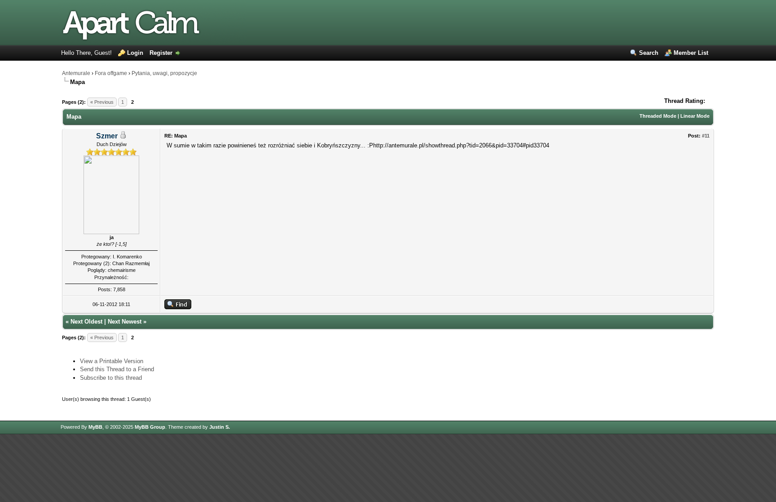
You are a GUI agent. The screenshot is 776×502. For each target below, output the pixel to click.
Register (161, 52)
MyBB (95, 427)
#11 (706, 135)
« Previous (102, 102)
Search (648, 52)
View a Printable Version (111, 361)
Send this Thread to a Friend (117, 369)
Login (135, 52)
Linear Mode (695, 116)
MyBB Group (150, 427)
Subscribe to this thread (111, 377)
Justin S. (219, 427)
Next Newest (124, 321)
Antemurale (76, 73)
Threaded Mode (657, 116)
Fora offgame (111, 73)
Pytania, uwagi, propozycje (164, 73)
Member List (691, 52)
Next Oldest (86, 321)
